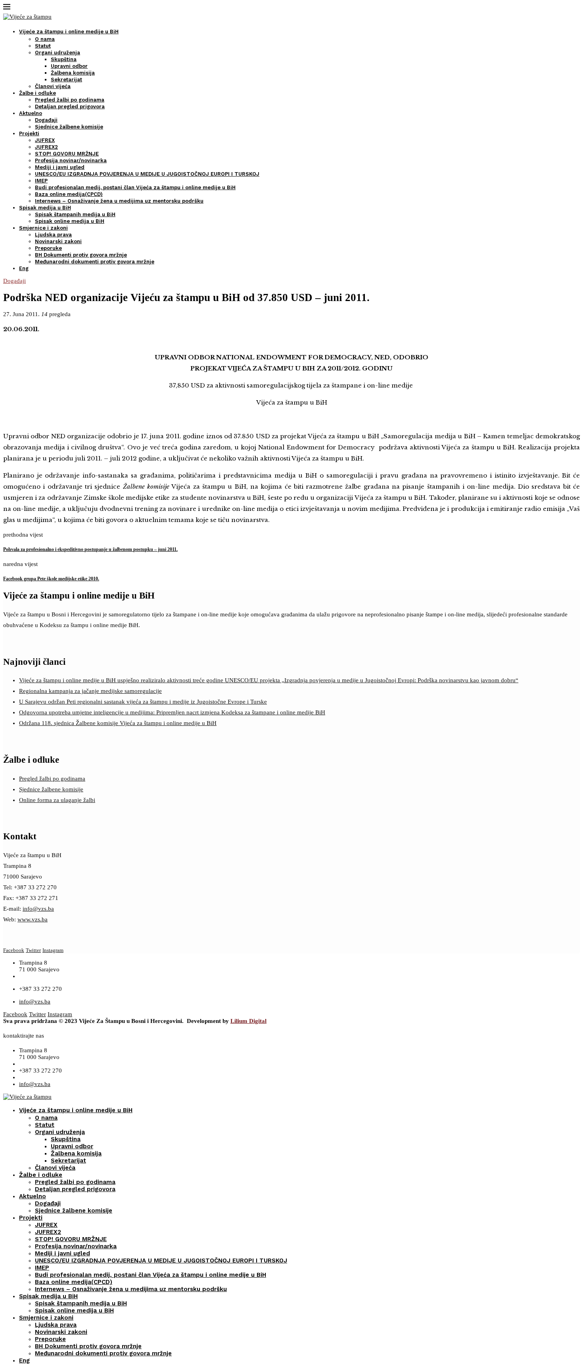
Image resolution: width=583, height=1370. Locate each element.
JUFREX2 (46, 147)
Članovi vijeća (53, 86)
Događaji (46, 120)
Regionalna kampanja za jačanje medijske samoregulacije (90, 691)
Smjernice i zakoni (43, 228)
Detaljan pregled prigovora (70, 106)
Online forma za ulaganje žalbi (57, 800)
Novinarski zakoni (58, 241)
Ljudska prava (53, 235)
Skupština (64, 59)
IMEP (41, 181)
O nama (45, 39)
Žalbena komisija (73, 73)
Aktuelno (30, 113)
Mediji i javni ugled (59, 167)
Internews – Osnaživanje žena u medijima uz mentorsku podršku (119, 201)
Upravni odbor (69, 66)
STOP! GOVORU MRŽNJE (67, 154)
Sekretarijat (66, 80)
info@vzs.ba (38, 909)
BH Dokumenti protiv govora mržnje (81, 255)
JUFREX (45, 140)
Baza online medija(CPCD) (69, 194)
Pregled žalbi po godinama (69, 100)
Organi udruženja (57, 53)
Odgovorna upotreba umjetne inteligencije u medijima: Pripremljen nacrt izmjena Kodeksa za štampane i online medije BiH (172, 712)
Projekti (29, 133)
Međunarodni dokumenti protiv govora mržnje (94, 262)
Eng (24, 268)
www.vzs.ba (32, 919)
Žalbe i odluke (37, 93)
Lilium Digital (248, 1021)
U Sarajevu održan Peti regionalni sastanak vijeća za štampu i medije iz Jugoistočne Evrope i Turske (143, 701)
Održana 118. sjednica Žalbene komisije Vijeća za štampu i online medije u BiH (118, 723)
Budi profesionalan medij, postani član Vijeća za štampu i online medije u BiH (135, 187)
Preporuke (48, 248)
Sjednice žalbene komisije (69, 127)
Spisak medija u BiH (45, 208)
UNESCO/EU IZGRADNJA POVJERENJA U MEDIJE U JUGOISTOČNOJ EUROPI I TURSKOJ (147, 174)
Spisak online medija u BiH (69, 221)
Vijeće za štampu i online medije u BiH (69, 32)
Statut (43, 46)
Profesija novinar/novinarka (71, 160)
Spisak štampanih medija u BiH (75, 214)
